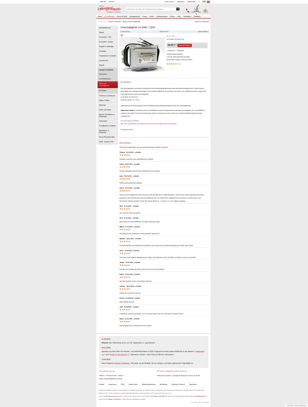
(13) (179, 64)
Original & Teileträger (106, 46)
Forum (145, 16)
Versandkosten (301, 405)
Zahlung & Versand (178, 384)
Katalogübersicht (105, 28)
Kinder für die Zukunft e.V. (119, 354)
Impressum (112, 384)
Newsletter (193, 384)
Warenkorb (191, 1)
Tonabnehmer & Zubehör (107, 56)
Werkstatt (102, 105)
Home (100, 16)
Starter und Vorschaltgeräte (131, 21)
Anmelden (180, 1)
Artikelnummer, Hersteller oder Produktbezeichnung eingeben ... (145, 9)
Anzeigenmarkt (135, 16)
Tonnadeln (102, 51)
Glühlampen (103, 74)
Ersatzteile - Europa (106, 42)
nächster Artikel (202, 31)
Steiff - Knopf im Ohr (106, 142)
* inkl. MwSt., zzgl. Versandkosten (200, 402)
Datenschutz (133, 384)
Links (179, 16)
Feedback (197, 16)
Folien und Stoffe (105, 110)
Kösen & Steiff (122, 16)
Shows (172, 16)
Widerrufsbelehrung (148, 384)
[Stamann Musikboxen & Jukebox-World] (109, 9)
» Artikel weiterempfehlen (174, 54)
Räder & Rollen (104, 100)
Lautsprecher (103, 60)
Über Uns (103, 1)
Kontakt (111, 1)
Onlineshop (110, 16)
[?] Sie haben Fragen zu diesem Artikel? (179, 60)
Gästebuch (187, 16)
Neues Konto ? (170, 1)
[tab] (125, 82)
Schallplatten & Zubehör (107, 126)
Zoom (122, 35)
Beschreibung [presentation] (125, 82)
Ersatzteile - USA (105, 37)
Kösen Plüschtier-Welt (107, 137)
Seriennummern (162, 16)
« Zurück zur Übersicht (201, 21)
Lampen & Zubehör (114, 21)
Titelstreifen (103, 121)
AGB (122, 384)
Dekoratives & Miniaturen (104, 131)
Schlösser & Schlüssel (107, 96)
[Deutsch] (204, 2)
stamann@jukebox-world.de (113, 379)
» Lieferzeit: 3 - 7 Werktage (175, 50)
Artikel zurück (126, 31)
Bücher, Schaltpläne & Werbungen (107, 115)
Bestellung (163, 384)
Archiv (152, 16)
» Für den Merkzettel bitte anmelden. (178, 57)
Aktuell (101, 32)
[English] (209, 2)
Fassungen (102, 90)
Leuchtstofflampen (105, 79)
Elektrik (101, 65)
